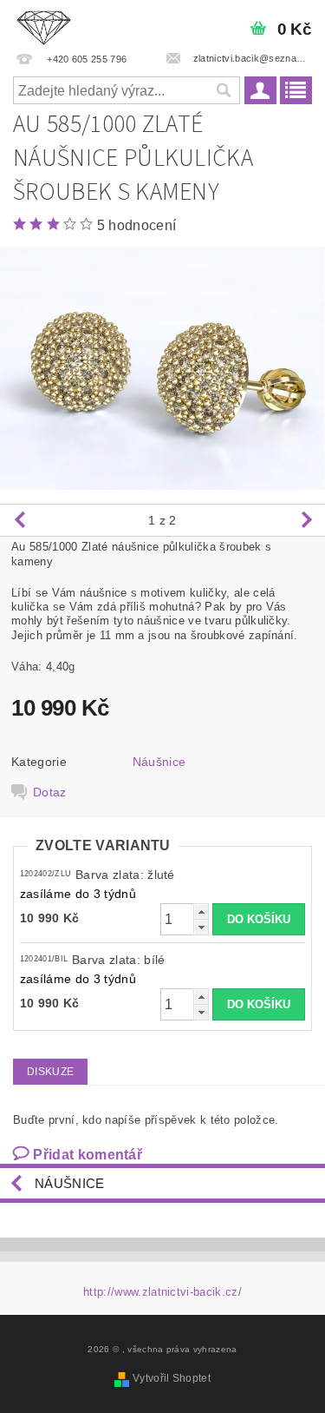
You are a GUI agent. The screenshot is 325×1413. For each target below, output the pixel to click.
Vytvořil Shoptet (172, 1378)
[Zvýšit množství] (201, 911)
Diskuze (50, 1072)
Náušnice (159, 762)
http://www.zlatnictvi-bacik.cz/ (162, 1291)
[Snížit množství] (201, 927)
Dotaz (50, 792)
